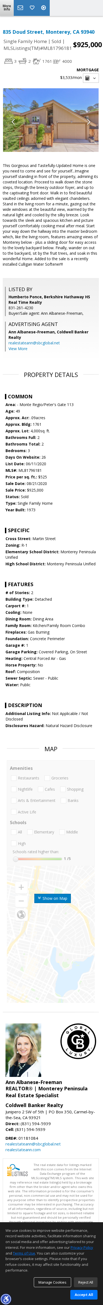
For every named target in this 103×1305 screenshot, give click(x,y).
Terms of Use (24, 1253)
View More (18, 348)
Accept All (84, 1294)
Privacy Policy (82, 1247)
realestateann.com (23, 1149)
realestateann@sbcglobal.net (34, 342)
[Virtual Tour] (44, 8)
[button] (6, 1299)
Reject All (85, 1282)
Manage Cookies (52, 1282)
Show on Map (54, 898)
